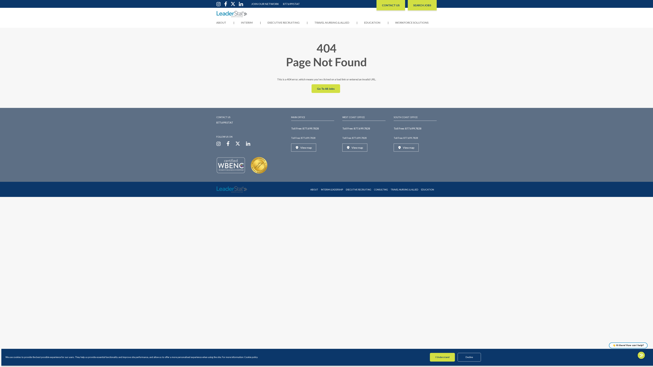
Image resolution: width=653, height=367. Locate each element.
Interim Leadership (332, 189)
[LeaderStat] (232, 14)
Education (372, 22)
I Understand (442, 357)
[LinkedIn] (241, 3)
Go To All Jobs (326, 88)
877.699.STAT (224, 122)
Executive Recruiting (283, 22)
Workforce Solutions (412, 22)
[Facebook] (225, 3)
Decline (469, 357)
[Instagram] (218, 3)
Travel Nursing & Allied (331, 22)
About (221, 22)
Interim (247, 22)
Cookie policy (251, 357)
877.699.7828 (311, 128)
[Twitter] (233, 3)
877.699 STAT (291, 3)
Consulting (381, 189)
